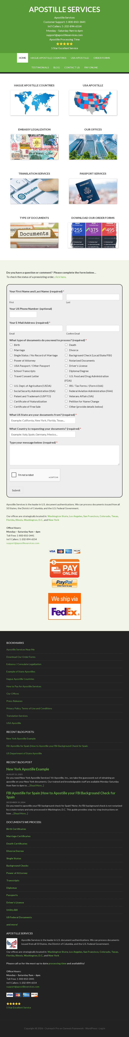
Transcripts (12, 880)
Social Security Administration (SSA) (34, 391)
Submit (16, 490)
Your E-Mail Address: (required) (29, 322)
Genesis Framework (73, 1028)
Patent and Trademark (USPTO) (32, 396)
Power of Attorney (24, 360)
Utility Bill (12, 909)
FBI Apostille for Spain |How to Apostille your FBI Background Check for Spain (47, 745)
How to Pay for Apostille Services (23, 686)
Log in (102, 1028)
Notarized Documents (82, 360)
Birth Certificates (16, 828)
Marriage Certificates (18, 836)
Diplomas (11, 887)
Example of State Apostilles (20, 671)
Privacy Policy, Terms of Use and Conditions (29, 708)
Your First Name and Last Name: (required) (36, 291)
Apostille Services (64, 9)
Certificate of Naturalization (30, 401)
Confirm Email (73, 333)
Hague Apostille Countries (20, 678)
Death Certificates (16, 843)
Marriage (19, 350)
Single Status (13, 858)
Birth (17, 344)
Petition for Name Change (84, 401)
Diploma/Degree (79, 370)
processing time (57, 963)
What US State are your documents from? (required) (43, 414)
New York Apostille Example (21, 738)
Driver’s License (15, 902)
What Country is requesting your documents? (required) (45, 428)
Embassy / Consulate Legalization (23, 664)
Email (12, 333)
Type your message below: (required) (33, 442)
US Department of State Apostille (24, 753)
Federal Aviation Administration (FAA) (91, 391)
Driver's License (78, 365)
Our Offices (12, 693)
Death (72, 344)
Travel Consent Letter (26, 376)
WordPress (91, 1028)
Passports (12, 895)
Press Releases (14, 701)
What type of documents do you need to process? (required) (48, 340)
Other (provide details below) (86, 406)
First (11, 302)
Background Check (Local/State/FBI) (90, 355)
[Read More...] (37, 785)
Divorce (73, 350)
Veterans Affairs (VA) (81, 396)
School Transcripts (24, 370)
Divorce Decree (15, 850)
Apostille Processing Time (64, 39)
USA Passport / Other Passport (32, 365)
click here (60, 276)
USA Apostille (13, 723)
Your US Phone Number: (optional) (30, 308)
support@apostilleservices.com (64, 35)
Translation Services (17, 715)
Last (68, 302)
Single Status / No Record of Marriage (36, 355)
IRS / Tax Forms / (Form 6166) (86, 385)
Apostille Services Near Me (20, 649)
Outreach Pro (52, 1028)
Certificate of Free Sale (27, 406)
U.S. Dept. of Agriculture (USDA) (32, 385)
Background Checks (17, 865)
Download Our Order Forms (20, 656)
